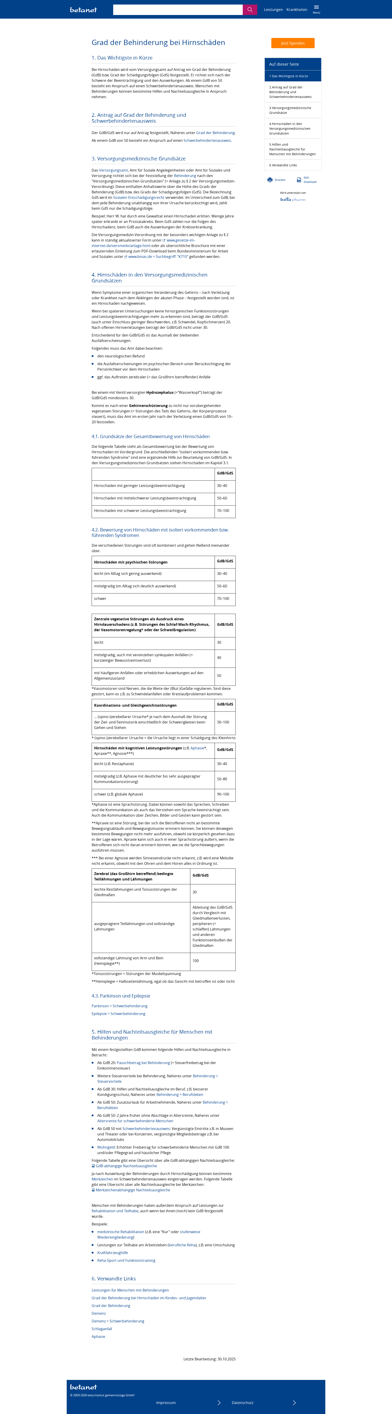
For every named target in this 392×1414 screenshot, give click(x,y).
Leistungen (273, 9)
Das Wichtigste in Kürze (290, 76)
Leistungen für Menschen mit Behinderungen (130, 1290)
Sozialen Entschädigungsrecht (138, 197)
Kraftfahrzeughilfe (112, 1252)
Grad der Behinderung (215, 132)
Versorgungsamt (113, 170)
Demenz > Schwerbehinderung (118, 1321)
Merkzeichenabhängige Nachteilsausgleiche (133, 1189)
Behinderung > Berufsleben (180, 1094)
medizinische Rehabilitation (120, 1231)
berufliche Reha (182, 1244)
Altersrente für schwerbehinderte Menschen (135, 1120)
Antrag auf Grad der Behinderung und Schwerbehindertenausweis (290, 92)
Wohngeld (106, 1147)
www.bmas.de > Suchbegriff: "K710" (158, 256)
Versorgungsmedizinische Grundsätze (290, 110)
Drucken (280, 180)
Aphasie (197, 748)
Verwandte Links (284, 165)
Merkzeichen (102, 1179)
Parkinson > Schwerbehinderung (119, 1005)
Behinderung (185, 175)
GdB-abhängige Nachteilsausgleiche (126, 1165)
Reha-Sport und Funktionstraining (126, 1260)
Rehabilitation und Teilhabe (115, 1210)
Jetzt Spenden (293, 43)
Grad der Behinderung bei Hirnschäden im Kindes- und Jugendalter (149, 1297)
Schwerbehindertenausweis (207, 140)
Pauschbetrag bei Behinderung (143, 1062)
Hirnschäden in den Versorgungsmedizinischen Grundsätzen (290, 128)
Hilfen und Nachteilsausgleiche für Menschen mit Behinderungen (292, 149)
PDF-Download (310, 180)
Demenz (99, 1313)
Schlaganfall (102, 1328)
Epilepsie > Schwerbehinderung (118, 1013)
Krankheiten (297, 9)
